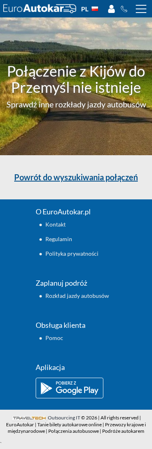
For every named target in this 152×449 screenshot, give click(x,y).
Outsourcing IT (64, 418)
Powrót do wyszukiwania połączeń (76, 177)
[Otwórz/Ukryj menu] (141, 9)
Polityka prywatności (71, 253)
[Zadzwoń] (126, 9)
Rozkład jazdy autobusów (77, 295)
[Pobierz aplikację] (76, 388)
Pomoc (54, 337)
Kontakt (55, 224)
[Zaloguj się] (111, 9)
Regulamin (58, 238)
